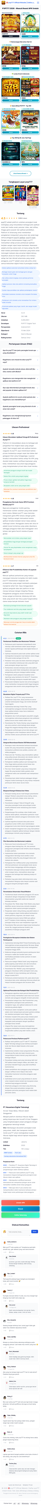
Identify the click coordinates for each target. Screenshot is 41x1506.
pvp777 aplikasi (19, 238)
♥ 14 (5, 1459)
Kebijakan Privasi (28, 1485)
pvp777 (3, 222)
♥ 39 (5, 1284)
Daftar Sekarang (20, 1215)
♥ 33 (5, 1409)
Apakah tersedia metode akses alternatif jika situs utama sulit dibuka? (19, 370)
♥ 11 (5, 1377)
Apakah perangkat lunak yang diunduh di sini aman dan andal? (19, 407)
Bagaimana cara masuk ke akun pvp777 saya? (17, 361)
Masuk (20, 1209)
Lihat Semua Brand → (20, 173)
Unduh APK (20, 1203)
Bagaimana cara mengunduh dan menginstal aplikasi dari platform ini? (19, 379)
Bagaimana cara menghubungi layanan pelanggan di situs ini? (17, 417)
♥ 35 (5, 1442)
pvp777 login (30, 238)
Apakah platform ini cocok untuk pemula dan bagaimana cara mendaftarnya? (19, 398)
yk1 (15, 1503)
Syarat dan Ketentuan (14, 1485)
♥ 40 (5, 1330)
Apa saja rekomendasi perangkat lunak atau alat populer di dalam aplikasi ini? (19, 389)
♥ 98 (5, 1301)
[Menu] (38, 3)
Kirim (34, 1231)
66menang (25, 1503)
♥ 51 (5, 1426)
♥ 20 (5, 1252)
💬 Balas (11, 1252)
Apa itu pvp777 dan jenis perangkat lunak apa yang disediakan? (19, 351)
